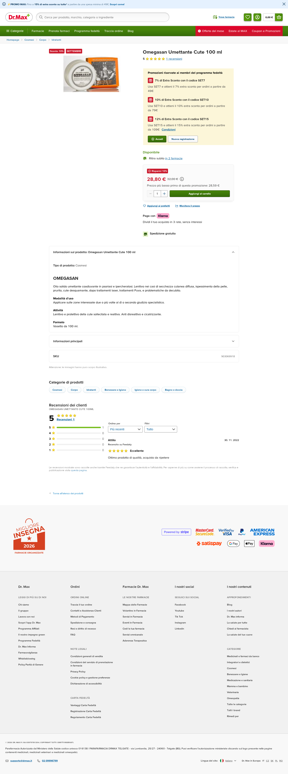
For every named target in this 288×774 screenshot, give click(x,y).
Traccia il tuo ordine (81, 604)
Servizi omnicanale (133, 634)
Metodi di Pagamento (82, 616)
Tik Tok (179, 616)
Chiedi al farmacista (237, 628)
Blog (131, 31)
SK (272, 760)
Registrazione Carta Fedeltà (85, 711)
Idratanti (91, 389)
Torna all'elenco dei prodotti (68, 493)
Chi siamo (23, 604)
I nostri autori (234, 610)
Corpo (74, 389)
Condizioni (169, 129)
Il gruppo (23, 610)
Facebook (180, 604)
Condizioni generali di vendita (86, 656)
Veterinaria (233, 692)
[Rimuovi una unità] (150, 193)
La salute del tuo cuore (239, 634)
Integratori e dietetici (238, 662)
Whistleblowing (26, 658)
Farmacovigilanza (27, 652)
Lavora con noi (26, 616)
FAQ (72, 634)
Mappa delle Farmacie (135, 604)
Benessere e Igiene (115, 389)
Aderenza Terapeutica (135, 640)
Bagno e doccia (173, 389)
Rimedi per (233, 716)
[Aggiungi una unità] (164, 193)
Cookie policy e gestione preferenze (90, 677)
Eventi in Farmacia (132, 622)
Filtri (147, 423)
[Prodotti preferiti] (248, 17)
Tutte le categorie (236, 704)
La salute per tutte (237, 622)
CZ (267, 760)
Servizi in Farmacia (133, 616)
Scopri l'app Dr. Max (29, 622)
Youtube (179, 610)
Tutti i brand (233, 710)
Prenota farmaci (59, 31)
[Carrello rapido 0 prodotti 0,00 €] (279, 17)
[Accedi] (257, 17)
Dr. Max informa (235, 616)
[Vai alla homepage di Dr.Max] (19, 17)
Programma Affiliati (28, 628)
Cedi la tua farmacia (133, 628)
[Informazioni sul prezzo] (182, 179)
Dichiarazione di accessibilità (86, 683)
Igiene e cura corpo (145, 389)
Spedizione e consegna (83, 622)
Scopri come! (117, 4)
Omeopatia (233, 698)
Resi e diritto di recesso (83, 628)
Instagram (180, 622)
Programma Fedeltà (29, 640)
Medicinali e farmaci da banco (243, 656)
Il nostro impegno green (31, 634)
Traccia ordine (113, 31)
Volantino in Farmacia (134, 610)
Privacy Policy (77, 671)
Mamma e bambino (237, 686)
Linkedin (179, 628)
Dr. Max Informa (27, 646)
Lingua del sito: (209, 760)
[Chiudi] (284, 4)
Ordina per (114, 423)
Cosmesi (57, 389)
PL (276, 760)
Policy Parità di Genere (30, 664)
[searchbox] (102, 17)
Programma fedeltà (87, 31)
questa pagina (79, 470)
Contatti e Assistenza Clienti (85, 610)
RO (281, 760)
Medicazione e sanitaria (239, 680)
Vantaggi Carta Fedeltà (83, 705)
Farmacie (38, 31)
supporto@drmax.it (21, 760)
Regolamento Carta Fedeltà (85, 717)
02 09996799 (50, 760)
